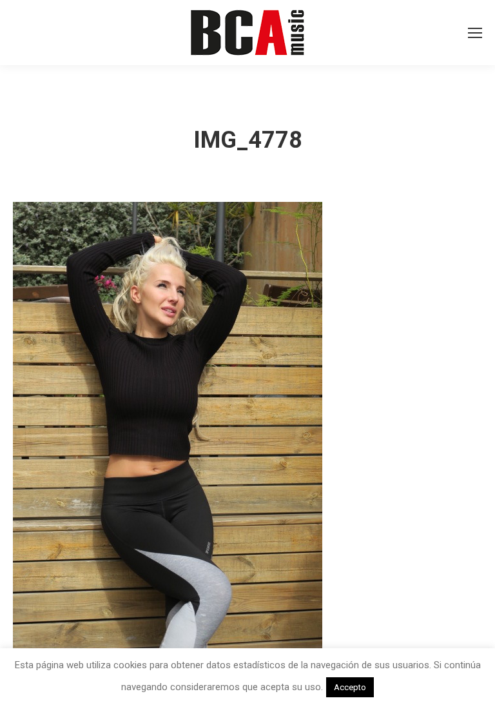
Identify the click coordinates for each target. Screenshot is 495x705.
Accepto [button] (350, 687)
